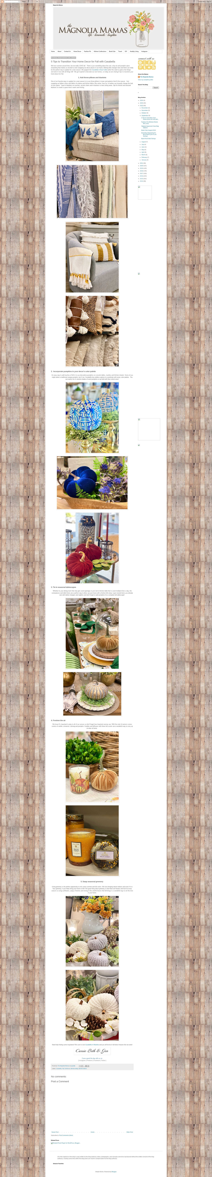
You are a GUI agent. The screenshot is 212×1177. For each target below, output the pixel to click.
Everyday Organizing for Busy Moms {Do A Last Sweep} (148, 134)
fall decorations (83, 1068)
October (144, 113)
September (145, 115)
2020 (141, 166)
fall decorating (74, 1068)
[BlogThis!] (82, 1066)
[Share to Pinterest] (88, 1066)
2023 (141, 103)
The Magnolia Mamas (146, 77)
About (59, 51)
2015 (141, 178)
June (143, 147)
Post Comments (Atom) (66, 1135)
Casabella (58, 1068)
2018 (141, 171)
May (143, 149)
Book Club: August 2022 (148, 130)
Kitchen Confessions (100, 51)
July (143, 144)
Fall (63, 1068)
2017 (141, 173)
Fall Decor (67, 1068)
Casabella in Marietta (92, 1045)
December (145, 108)
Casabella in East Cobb (99, 70)
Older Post (130, 1132)
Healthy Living (134, 51)
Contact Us (67, 51)
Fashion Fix (87, 51)
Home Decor (77, 51)
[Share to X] (84, 1066)
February (144, 157)
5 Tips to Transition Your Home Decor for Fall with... (150, 118)
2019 (141, 168)
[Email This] (80, 1066)
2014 (141, 181)
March (144, 155)
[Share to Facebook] (86, 1066)
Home (53, 51)
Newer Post (55, 1132)
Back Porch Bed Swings (148, 138)
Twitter (103, 1060)
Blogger (114, 1171)
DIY (126, 51)
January (144, 160)
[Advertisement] (148, 236)
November (145, 110)
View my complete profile (145, 80)
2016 (141, 176)
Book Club (112, 51)
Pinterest (89, 1060)
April (143, 152)
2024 (141, 100)
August (144, 142)
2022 (141, 105)
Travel (120, 51)
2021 (141, 163)
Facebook (97, 1060)
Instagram (144, 51)
